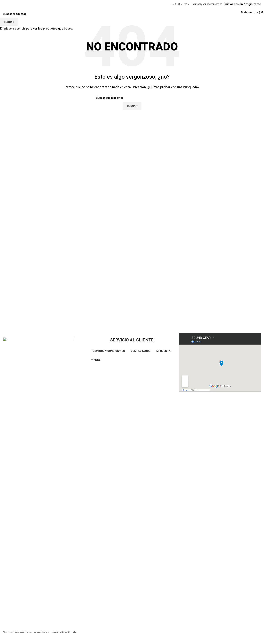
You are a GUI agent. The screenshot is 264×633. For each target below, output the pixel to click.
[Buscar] (240, 12)
